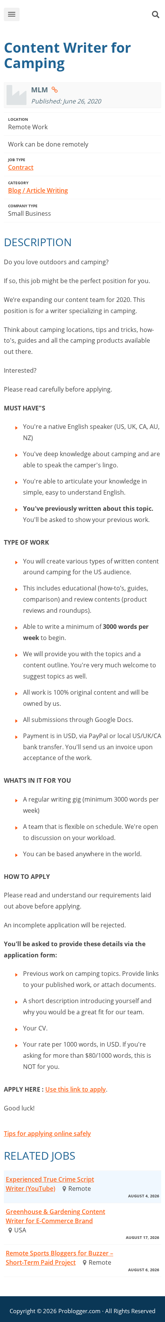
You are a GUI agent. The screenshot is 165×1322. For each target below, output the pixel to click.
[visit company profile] (54, 89)
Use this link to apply (75, 1089)
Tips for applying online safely (47, 1133)
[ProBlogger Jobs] (89, 16)
